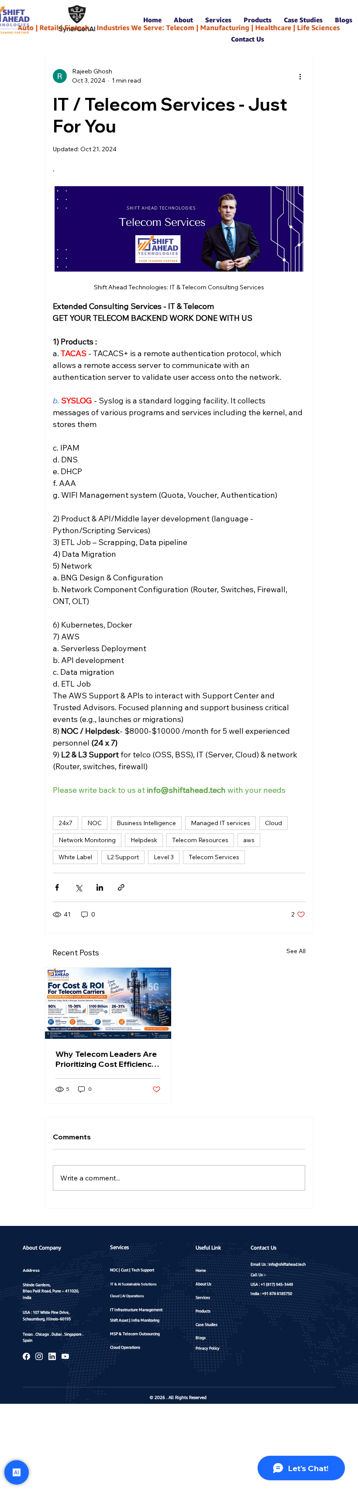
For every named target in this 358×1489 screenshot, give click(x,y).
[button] (183, 19)
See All (296, 951)
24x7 (65, 823)
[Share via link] (121, 887)
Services (203, 1297)
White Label (75, 857)
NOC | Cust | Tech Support (132, 1269)
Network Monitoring (87, 840)
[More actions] (300, 76)
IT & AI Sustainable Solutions (133, 1284)
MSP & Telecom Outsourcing (135, 1333)
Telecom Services (214, 857)
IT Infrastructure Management (136, 1309)
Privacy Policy (208, 1348)
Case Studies (206, 1324)
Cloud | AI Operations (127, 1296)
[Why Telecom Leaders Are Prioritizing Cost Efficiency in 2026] (108, 1003)
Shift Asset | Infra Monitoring (134, 1320)
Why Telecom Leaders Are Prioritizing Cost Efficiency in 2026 (106, 1059)
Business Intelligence (146, 823)
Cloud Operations (125, 1347)
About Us (203, 1283)
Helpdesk (144, 840)
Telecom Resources (200, 840)
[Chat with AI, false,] (16, 1472)
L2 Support (123, 857)
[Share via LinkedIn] (100, 887)
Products (203, 1311)
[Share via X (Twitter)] (78, 887)
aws (249, 840)
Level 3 (164, 857)
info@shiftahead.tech (287, 1264)
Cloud (273, 823)
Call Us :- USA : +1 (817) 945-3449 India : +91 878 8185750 (272, 1284)
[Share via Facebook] (57, 887)
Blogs (201, 1337)
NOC (94, 823)
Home (201, 1270)
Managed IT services (220, 823)
